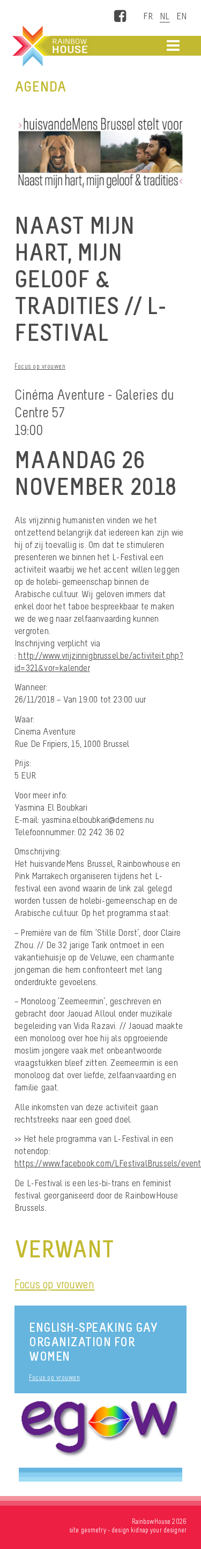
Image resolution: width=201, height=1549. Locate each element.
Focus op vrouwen (39, 366)
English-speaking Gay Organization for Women (93, 1341)
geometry (93, 1530)
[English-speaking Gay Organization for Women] (100, 1430)
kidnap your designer (159, 1530)
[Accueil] (49, 46)
